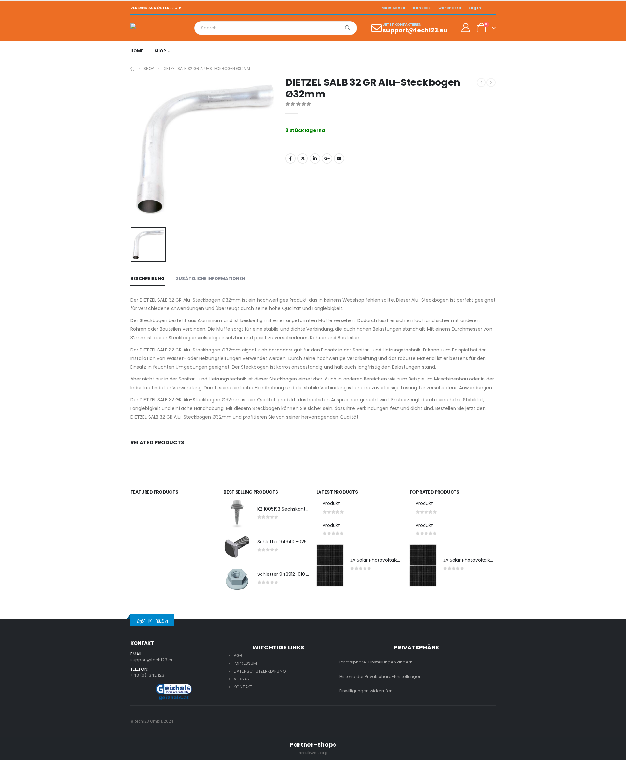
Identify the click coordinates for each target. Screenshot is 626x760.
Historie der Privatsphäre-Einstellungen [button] (380, 676)
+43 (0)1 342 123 (147, 675)
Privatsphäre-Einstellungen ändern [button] (376, 662)
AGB (238, 655)
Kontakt (421, 7)
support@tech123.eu (152, 660)
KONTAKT (243, 687)
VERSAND (243, 679)
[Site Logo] (148, 27)
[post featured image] (237, 514)
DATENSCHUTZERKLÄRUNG (260, 671)
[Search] (347, 28)
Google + (327, 158)
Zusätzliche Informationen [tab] (210, 279)
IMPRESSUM (245, 663)
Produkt (331, 503)
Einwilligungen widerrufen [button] (366, 690)
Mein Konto (393, 7)
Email (339, 158)
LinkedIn (315, 158)
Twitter (302, 158)
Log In (475, 7)
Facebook (290, 158)
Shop (160, 50)
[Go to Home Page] (132, 69)
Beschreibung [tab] (147, 279)
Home (136, 50)
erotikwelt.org (313, 752)
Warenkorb (449, 7)
